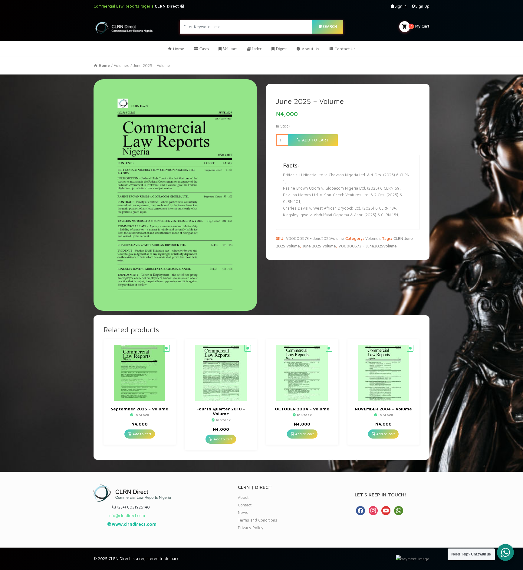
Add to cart (315, 140)
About (243, 497)
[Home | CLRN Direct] (124, 26)
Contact (245, 504)
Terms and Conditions (257, 520)
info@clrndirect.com (126, 515)
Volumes (121, 65)
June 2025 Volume (319, 246)
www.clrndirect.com (134, 524)
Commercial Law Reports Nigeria (137, 6)
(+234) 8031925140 (132, 507)
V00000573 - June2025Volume (367, 246)
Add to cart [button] (141, 434)
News (243, 512)
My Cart (419, 26)
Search (330, 26)
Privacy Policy (250, 527)
